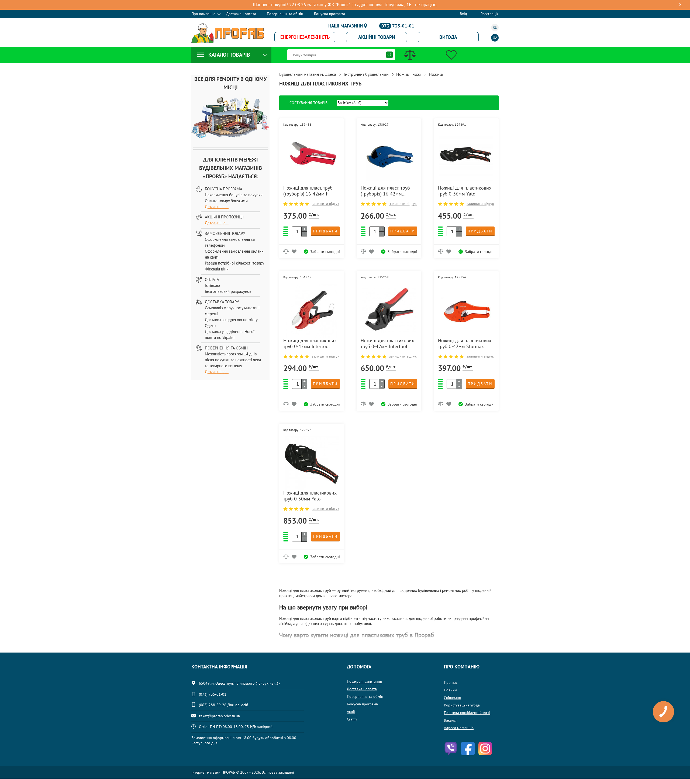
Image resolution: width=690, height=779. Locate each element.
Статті (352, 719)
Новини (450, 690)
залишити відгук (325, 203)
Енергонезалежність (305, 37)
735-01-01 (397, 26)
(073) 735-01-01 (212, 694)
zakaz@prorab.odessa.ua (219, 715)
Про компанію (203, 13)
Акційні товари (376, 37)
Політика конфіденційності (467, 712)
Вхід (463, 13)
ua (495, 37)
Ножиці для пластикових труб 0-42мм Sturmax (464, 343)
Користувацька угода (462, 705)
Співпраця (452, 697)
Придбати (325, 231)
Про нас (450, 682)
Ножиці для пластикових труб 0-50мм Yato (310, 496)
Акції (351, 711)
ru (495, 27)
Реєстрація (490, 13)
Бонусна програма (329, 13)
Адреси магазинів (459, 727)
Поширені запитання (364, 681)
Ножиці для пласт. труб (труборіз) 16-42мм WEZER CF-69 (385, 191)
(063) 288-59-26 (212, 704)
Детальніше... (217, 206)
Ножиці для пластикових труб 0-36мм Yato (464, 191)
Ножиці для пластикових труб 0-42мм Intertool (310, 343)
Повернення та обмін (285, 13)
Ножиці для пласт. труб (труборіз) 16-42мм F (308, 191)
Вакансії (451, 720)
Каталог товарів (229, 54)
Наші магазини (345, 26)
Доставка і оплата (241, 13)
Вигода (448, 37)
